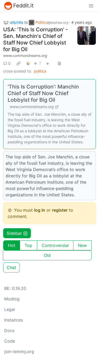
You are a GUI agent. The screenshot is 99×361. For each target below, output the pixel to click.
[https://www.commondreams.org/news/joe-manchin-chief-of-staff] (86, 35)
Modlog (12, 298)
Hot (11, 245)
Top (28, 245)
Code (9, 341)
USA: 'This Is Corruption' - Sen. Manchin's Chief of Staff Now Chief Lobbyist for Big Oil (35, 39)
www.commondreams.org (25, 55)
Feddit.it (23, 5)
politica (40, 71)
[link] (18, 63)
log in (39, 210)
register (60, 210)
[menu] (91, 5)
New (82, 245)
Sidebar (14, 233)
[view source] (59, 63)
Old (47, 255)
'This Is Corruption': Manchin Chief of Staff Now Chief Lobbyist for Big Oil (43, 93)
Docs (9, 330)
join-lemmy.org (19, 351)
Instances (13, 320)
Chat (11, 267)
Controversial (55, 245)
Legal (9, 309)
